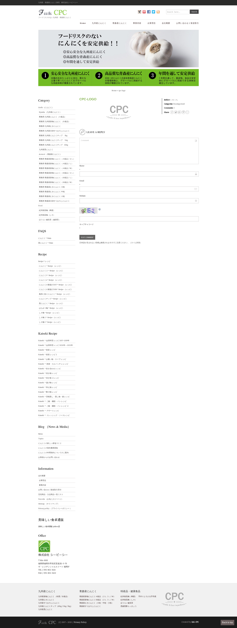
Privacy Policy (80, 622)
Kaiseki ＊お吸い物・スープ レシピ (52, 359)
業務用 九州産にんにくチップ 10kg (53, 145)
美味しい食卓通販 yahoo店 (49, 526)
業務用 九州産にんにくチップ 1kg (53, 135)
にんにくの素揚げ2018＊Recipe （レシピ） (56, 289)
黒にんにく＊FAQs (45, 243)
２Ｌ (105, 596)
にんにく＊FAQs (44, 238)
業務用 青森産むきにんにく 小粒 (52, 196)
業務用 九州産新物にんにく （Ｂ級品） (54, 121)
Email (81, 180)
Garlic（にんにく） (46, 107)
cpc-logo (122, 90)
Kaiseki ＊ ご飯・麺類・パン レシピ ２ (53, 406)
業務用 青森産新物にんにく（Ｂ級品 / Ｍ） (56, 182)
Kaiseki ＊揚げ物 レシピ (47, 382)
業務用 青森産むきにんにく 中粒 (52, 191)
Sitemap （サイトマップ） (48, 503)
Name (81, 165)
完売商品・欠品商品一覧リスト (50, 494)
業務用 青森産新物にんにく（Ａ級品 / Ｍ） (56, 168)
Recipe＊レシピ (44, 261)
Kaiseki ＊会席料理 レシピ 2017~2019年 (53, 340)
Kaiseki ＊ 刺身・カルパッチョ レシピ (53, 364)
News (40, 434)
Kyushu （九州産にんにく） (50, 112)
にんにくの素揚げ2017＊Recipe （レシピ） (56, 284)
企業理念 (151, 23)
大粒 (99, 603)
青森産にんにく (119, 23)
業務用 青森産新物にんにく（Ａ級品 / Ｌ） (56, 163)
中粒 (104, 603)
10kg (60, 606)
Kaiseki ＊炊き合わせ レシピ (49, 368)
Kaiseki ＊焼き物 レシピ (47, 373)
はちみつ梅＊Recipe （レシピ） (51, 308)
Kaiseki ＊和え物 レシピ (47, 387)
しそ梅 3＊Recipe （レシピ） (50, 322)
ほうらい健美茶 (127, 603)
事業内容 (137, 23)
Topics (40, 438)
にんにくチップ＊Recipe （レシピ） (53, 298)
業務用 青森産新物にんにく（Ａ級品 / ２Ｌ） (57, 159)
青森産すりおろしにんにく (90, 606)
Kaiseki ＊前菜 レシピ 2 (47, 354)
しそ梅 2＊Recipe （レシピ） (50, 317)
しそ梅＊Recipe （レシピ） (49, 312)
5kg (64, 606)
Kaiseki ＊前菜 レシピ (46, 350)
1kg (68, 606)
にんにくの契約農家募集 (48, 448)
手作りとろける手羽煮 (147, 596)
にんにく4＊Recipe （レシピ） (51, 280)
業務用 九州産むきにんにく (50, 126)
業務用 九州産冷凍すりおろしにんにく (54, 131)
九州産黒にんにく (46, 149)
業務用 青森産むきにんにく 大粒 (52, 187)
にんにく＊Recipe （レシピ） (50, 266)
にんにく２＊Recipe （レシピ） (51, 270)
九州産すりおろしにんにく (49, 603)
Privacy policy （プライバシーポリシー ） (55, 508)
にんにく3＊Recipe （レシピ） (51, 275)
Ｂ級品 (64, 596)
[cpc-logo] (172, 112)
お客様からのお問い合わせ (49, 457)
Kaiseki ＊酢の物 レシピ (47, 392)
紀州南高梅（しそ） (47, 215)
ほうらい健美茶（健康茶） (49, 219)
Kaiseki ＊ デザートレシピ (48, 410)
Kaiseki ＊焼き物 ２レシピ (48, 378)
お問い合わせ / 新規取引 (187, 23)
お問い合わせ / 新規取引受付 (49, 489)
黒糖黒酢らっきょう (129, 606)
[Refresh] (99, 209)
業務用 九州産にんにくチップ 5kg (53, 140)
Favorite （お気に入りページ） (50, 499)
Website (82, 196)
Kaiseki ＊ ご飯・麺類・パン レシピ (52, 401)
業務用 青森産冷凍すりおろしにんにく (54, 201)
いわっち (174, 99)
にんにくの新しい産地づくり (49, 443)
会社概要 (166, 23)
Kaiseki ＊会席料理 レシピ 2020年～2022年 (55, 345)
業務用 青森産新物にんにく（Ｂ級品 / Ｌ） (56, 177)
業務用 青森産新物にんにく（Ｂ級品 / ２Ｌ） (57, 173)
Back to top (227, 622)
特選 (58, 596)
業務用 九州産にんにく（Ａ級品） (52, 117)
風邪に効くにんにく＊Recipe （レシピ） (55, 294)
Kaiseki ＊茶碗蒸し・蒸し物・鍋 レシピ (54, 396)
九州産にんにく (99, 23)
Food (40, 205)
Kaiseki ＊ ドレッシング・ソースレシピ (54, 415)
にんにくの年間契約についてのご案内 (53, 452)
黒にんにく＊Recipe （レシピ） (51, 303)
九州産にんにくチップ (47, 606)
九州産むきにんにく (46, 599)
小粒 (110, 603)
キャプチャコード (86, 224)
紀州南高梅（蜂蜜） (47, 210)
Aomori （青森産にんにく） (50, 154)
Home (83, 23)
